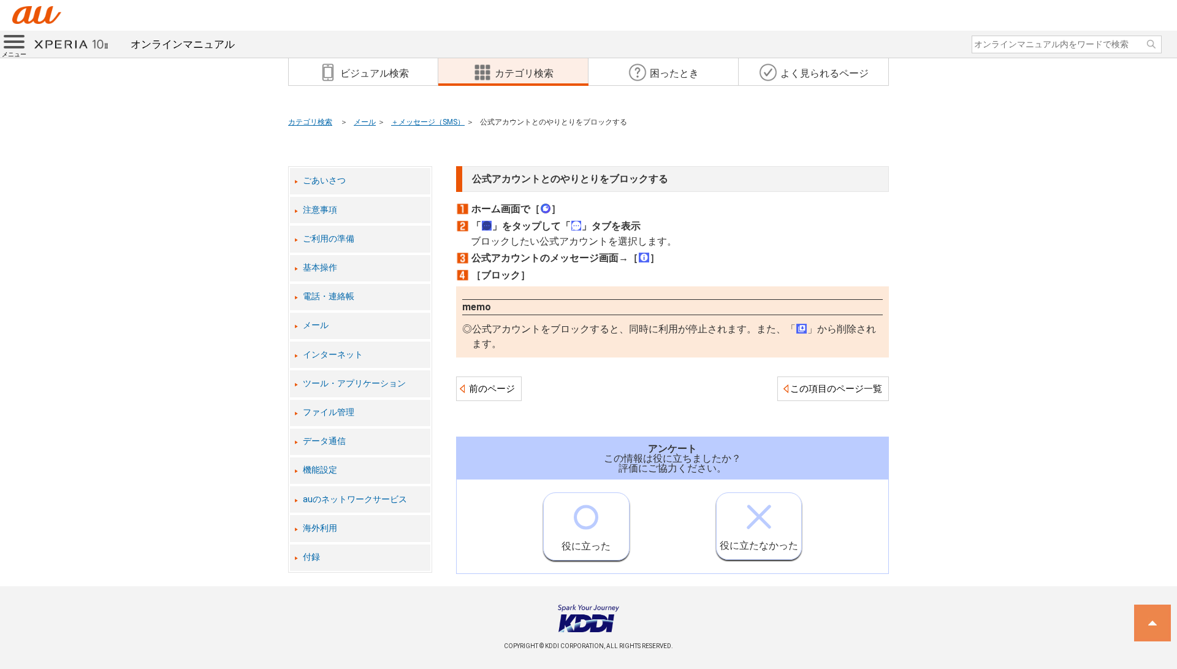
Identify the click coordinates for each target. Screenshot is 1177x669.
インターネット (333, 355)
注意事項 (320, 210)
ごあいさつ (324, 180)
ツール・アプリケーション (354, 383)
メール (365, 122)
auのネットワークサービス (355, 499)
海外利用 (320, 528)
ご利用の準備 (328, 239)
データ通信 (324, 441)
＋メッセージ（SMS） (428, 122)
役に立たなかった (759, 545)
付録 (311, 557)
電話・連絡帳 (328, 296)
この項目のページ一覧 (836, 388)
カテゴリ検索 (310, 122)
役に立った (586, 546)
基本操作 (320, 267)
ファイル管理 (328, 412)
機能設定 (320, 470)
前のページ (492, 388)
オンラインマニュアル (183, 44)
